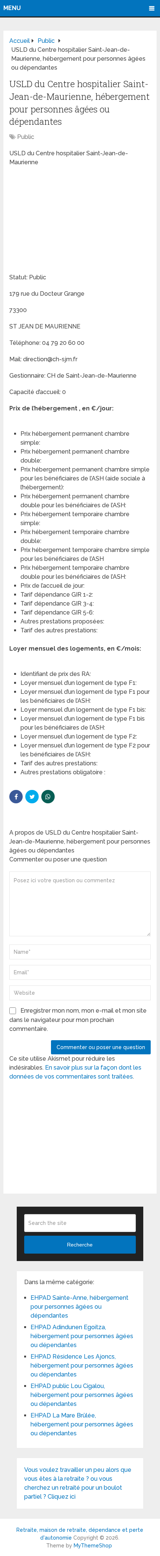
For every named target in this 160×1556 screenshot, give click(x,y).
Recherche (80, 1245)
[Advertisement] (65, 220)
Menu (12, 8)
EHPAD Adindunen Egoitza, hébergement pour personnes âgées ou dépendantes (82, 1336)
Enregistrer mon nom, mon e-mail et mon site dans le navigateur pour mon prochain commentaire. (78, 1019)
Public (25, 136)
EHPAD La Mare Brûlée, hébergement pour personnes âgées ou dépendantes (82, 1424)
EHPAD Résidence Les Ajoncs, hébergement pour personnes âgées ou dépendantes (82, 1365)
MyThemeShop (93, 1546)
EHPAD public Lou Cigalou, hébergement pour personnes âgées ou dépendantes (82, 1394)
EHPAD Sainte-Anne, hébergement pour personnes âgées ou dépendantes (79, 1306)
